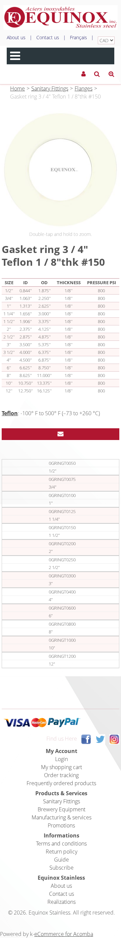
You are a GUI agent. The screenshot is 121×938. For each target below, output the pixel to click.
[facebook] (86, 739)
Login (61, 759)
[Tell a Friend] (60, 434)
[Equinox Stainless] (60, 17)
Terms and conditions (61, 843)
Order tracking (61, 775)
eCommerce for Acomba (63, 934)
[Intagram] (114, 739)
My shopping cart (61, 767)
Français (78, 37)
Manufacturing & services (61, 817)
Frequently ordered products (61, 783)
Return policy (61, 851)
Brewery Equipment (61, 809)
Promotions (61, 825)
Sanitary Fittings (49, 88)
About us (16, 37)
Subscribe (61, 867)
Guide (61, 859)
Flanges (83, 88)
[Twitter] (100, 739)
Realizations (61, 901)
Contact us (47, 37)
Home (17, 88)
